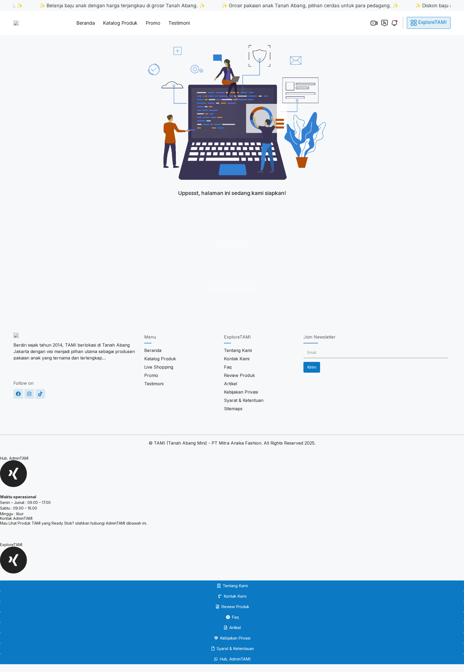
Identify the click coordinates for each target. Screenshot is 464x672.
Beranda (85, 23)
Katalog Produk (120, 23)
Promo (153, 23)
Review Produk (239, 375)
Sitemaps (233, 408)
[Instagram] (29, 394)
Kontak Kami (236, 358)
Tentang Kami (238, 350)
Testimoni (179, 23)
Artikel (230, 383)
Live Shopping (158, 367)
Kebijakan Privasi (241, 392)
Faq (227, 367)
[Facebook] (18, 394)
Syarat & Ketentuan (243, 400)
